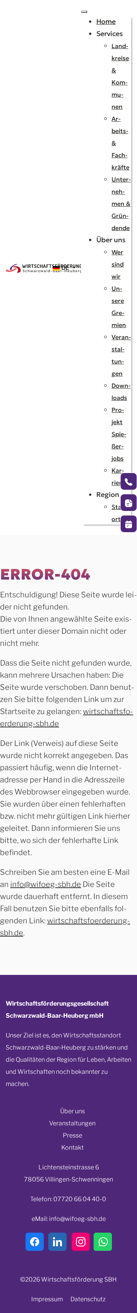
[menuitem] (106, 21)
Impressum (47, 1299)
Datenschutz (88, 1299)
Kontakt (72, 1147)
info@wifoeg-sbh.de (45, 884)
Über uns (72, 1111)
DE (65, 267)
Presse (72, 1135)
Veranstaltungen (72, 1123)
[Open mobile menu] (84, 12)
